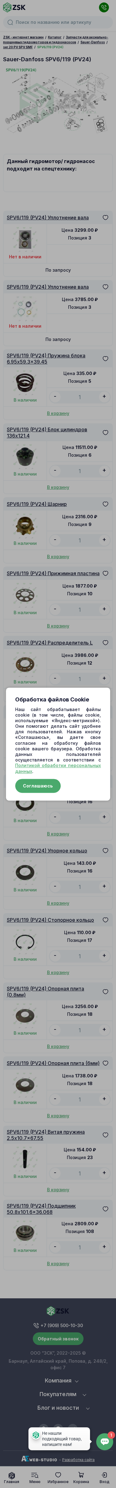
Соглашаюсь (38, 785)
